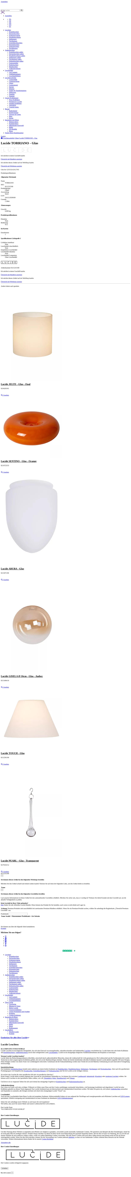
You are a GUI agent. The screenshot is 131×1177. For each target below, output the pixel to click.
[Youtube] (5, 945)
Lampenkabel (13, 85)
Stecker (11, 87)
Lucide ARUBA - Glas (12, 568)
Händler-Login (14, 1032)
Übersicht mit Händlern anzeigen (11, 159)
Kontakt (3, 928)
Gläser (11, 83)
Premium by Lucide (15, 102)
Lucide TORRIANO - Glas (28, 138)
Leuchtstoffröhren (15, 76)
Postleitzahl (4, 914)
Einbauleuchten (14, 46)
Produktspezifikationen (8, 173)
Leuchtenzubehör (10, 78)
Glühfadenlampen (15, 74)
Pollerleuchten (13, 65)
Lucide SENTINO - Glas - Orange (19, 461)
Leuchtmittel (9, 70)
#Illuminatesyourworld (16, 125)
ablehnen (71, 1137)
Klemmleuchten (14, 45)
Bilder (11, 127)
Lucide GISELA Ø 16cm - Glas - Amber (22, 676)
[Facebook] (5, 940)
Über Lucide (9, 1002)
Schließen (5, 1168)
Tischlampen (13, 41)
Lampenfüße (13, 79)
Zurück (3, 136)
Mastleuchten (13, 67)
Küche (11, 118)
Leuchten (8, 30)
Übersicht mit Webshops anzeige (11, 166)
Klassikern (98, 1076)
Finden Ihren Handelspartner (14, 133)
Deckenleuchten (14, 34)
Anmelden (4, 2)
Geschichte (12, 1004)
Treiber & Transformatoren (17, 90)
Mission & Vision (14, 1006)
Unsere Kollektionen (11, 98)
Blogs (11, 131)
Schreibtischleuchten (15, 43)
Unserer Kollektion (15, 1010)
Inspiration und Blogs (12, 120)
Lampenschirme (14, 81)
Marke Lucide (13, 1008)
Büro (10, 116)
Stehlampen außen (15, 57)
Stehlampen (13, 39)
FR (10, 21)
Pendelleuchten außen (16, 52)
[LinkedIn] (5, 942)
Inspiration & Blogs (11, 1017)
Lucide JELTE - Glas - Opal (15, 384)
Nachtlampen (13, 48)
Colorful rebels (14, 107)
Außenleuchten (10, 50)
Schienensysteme (14, 35)
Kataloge (12, 1013)
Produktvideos (13, 124)
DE (10, 23)
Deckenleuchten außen (16, 54)
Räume (7, 109)
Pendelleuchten (14, 32)
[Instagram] (5, 936)
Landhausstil (82, 1076)
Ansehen (6, 395)
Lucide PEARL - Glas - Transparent (20, 860)
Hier (2, 905)
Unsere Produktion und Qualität (19, 1011)
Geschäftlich (9, 1030)
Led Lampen (13, 72)
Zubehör (12, 94)
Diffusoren (12, 92)
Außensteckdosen (14, 68)
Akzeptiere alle (6, 1142)
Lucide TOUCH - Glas (13, 753)
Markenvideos (13, 122)
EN (10, 25)
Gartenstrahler (13, 63)
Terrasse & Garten (15, 114)
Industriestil (90, 1076)
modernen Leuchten (112, 1076)
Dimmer (11, 89)
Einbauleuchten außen (16, 61)
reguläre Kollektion (15, 103)
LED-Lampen (125, 1096)
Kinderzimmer (13, 113)
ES (10, 26)
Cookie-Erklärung (15, 1015)
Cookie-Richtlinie (47, 1139)
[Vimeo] (5, 944)
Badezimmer (13, 111)
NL (10, 19)
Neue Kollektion (14, 100)
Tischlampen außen (15, 59)
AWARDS (12, 105)
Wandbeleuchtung (15, 37)
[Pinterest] (6, 938)
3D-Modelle (13, 129)
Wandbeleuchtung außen (17, 56)
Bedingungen (13, 1028)
